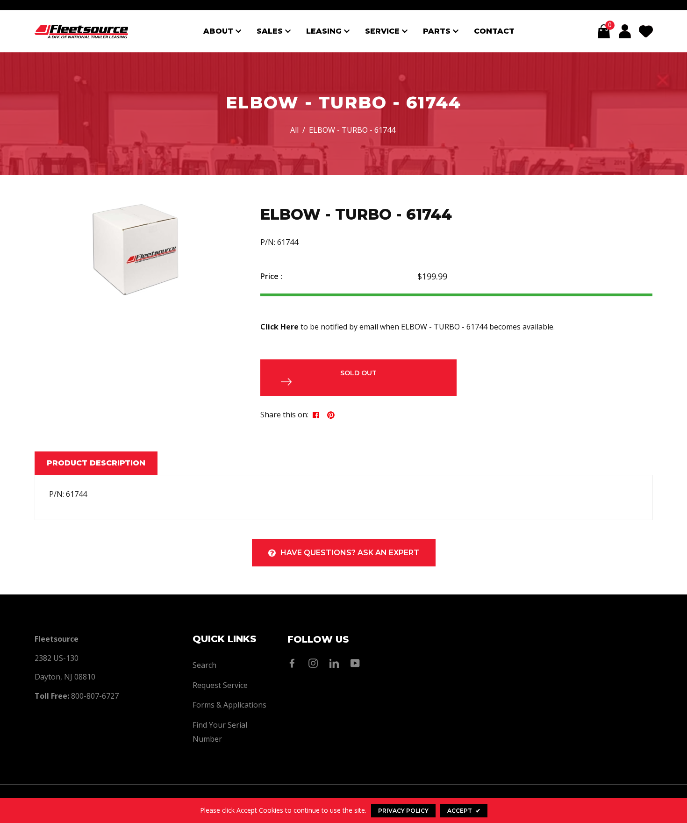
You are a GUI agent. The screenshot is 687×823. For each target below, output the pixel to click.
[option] (136, 249)
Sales (271, 31)
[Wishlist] (646, 31)
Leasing (325, 31)
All (294, 130)
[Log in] (625, 31)
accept (463, 810)
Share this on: (284, 414)
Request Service (220, 685)
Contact (494, 31)
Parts (438, 31)
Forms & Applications (229, 705)
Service (383, 31)
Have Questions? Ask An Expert (349, 552)
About (219, 31)
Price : (271, 276)
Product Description (96, 462)
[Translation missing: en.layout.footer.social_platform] (294, 663)
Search (204, 665)
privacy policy (403, 810)
